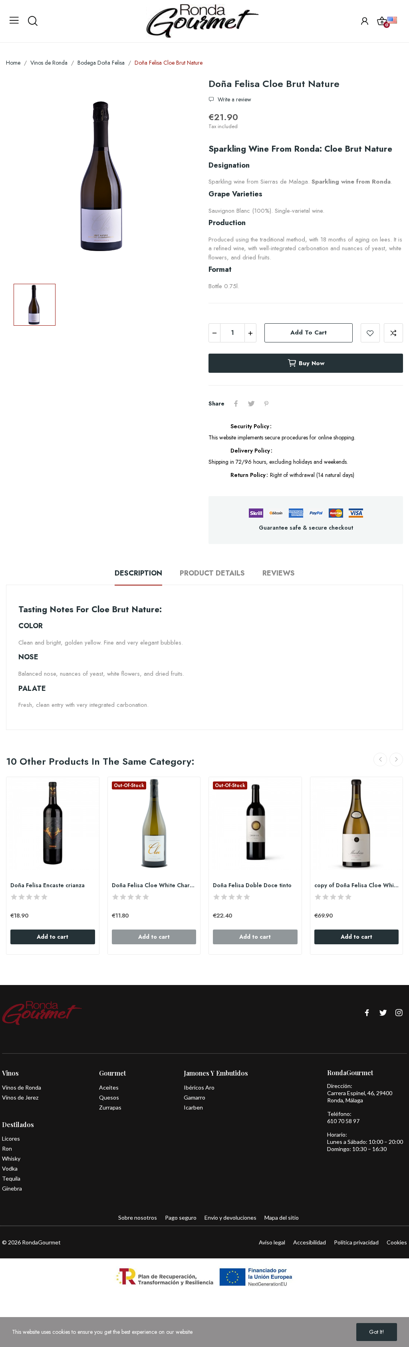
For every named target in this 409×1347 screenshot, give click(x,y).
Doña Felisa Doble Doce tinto (252, 885)
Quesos (109, 1097)
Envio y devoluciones (230, 1217)
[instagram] (399, 1013)
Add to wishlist (370, 332)
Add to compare (393, 332)
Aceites (109, 1087)
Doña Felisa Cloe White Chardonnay (154, 885)
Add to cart (308, 332)
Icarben (193, 1107)
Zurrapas (110, 1107)
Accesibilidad (309, 1242)
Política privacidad (356, 1242)
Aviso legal (272, 1242)
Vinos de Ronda (21, 1087)
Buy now (311, 363)
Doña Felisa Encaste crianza (47, 885)
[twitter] (383, 1013)
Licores (11, 1138)
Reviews (278, 573)
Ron (7, 1148)
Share (236, 403)
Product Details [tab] (212, 573)
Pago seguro (181, 1217)
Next (396, 759)
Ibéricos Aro (199, 1087)
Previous (380, 759)
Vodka (10, 1168)
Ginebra (12, 1188)
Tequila (11, 1178)
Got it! (376, 1332)
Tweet (251, 403)
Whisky (11, 1158)
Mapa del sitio (281, 1217)
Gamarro (194, 1097)
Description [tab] (138, 573)
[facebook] (367, 1013)
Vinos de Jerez (20, 1097)
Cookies (397, 1242)
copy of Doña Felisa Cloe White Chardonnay (356, 885)
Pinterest (266, 403)
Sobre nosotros (137, 1217)
